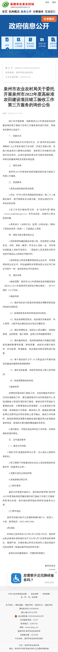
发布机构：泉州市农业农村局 (19, 72)
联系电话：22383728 (29, 624)
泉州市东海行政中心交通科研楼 (20, 517)
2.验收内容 (14, 296)
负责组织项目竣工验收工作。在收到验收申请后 (31, 393)
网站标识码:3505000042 (29, 609)
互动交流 (50, 11)
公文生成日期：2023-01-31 (18, 77)
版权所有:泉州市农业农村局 (29, 631)
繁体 (54, 2)
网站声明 (29, 605)
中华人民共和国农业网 (17, 594)
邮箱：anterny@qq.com (29, 627)
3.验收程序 (14, 386)
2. (9, 194)
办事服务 (38, 11)
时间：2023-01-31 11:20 (12, 113)
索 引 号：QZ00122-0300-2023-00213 (22, 68)
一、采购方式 (15, 136)
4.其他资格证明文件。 (19, 479)
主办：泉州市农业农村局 (29, 645)
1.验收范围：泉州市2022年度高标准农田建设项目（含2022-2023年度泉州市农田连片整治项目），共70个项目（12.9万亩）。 (29, 285)
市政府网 (46, 594)
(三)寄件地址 (15, 511)
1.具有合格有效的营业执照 (21, 188)
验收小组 (11, 401)
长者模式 (49, 18)
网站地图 (19, 605)
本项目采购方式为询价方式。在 (24, 142)
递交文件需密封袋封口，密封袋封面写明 (28, 492)
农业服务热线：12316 (29, 620)
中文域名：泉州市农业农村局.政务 (29, 638)
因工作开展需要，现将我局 (22, 121)
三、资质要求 (15, 182)
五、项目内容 (15, 275)
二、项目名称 (15, 165)
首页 (4, 11)
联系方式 (39, 605)
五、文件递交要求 (17, 439)
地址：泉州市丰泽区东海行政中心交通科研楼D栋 (29, 649)
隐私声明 (48, 605)
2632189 (34, 635)
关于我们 (9, 605)
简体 (47, 2)
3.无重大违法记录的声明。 (21, 473)
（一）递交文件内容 (14, 446)
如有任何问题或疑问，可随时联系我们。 (28, 553)
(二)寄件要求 (15, 485)
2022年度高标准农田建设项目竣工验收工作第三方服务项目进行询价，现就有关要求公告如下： (29, 125)
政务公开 (26, 11)
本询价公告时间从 (13, 534)
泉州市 (12, 172)
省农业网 (34, 594)
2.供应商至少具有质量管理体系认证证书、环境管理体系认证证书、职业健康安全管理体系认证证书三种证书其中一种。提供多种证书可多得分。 (29, 264)
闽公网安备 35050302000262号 (31, 616)
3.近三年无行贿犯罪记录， (23, 209)
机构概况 (14, 11)
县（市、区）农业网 (29, 597)
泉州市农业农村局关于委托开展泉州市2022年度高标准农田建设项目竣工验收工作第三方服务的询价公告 (29, 97)
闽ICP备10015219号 (29, 612)
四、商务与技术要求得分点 (21, 235)
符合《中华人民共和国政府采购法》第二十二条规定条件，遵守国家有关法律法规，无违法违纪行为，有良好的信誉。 (29, 198)
